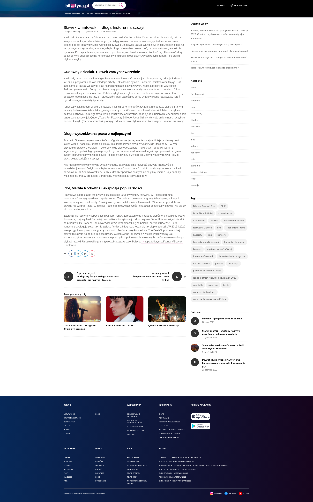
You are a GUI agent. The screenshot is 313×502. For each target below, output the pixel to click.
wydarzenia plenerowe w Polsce (209, 299)
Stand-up (68, 461)
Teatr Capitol (133, 473)
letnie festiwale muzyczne (232, 256)
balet (193, 87)
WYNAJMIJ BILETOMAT (136, 430)
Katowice (99, 473)
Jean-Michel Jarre (235, 227)
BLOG (97, 414)
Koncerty (68, 465)
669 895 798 (240, 5)
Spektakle (68, 469)
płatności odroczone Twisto (207, 270)
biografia (195, 100)
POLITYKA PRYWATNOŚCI (169, 422)
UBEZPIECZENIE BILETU (169, 437)
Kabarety (68, 457)
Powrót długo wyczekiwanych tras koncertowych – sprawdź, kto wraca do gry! (224, 363)
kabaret (195, 146)
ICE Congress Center (137, 465)
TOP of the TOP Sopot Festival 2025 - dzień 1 (179, 469)
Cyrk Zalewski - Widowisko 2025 (173, 473)
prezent (219, 263)
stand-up (195, 165)
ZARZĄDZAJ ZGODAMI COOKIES (172, 430)
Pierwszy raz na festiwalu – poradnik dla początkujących (219, 51)
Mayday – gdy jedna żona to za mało (222, 318)
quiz (193, 159)
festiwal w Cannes (202, 227)
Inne (65, 481)
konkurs (197, 249)
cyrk (193, 107)
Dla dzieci (68, 477)
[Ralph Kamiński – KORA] (124, 309)
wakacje (195, 185)
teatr (193, 178)
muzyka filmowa (201, 263)
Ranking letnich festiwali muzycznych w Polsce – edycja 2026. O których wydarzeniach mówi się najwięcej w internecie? (219, 34)
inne (193, 139)
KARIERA (130, 434)
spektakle (198, 285)
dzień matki (199, 220)
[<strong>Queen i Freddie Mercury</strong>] (167, 309)
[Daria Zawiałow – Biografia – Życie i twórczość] (82, 309)
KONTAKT (67, 433)
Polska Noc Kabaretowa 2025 (172, 477)
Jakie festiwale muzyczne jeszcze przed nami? (215, 67)
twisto (226, 285)
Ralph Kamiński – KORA (120, 325)
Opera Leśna (133, 461)
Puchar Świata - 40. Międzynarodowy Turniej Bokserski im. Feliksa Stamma (193, 465)
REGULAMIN (164, 418)
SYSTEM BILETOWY (135, 426)
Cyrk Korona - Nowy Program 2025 (175, 481)
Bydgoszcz (100, 481)
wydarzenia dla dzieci (204, 292)
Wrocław (99, 465)
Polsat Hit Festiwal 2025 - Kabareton (176, 461)
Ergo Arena (132, 469)
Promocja (233, 263)
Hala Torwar (133, 457)
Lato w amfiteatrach (203, 256)
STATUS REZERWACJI (72, 418)
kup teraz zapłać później (219, 249)
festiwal (214, 220)
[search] (109, 5)
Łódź (97, 477)
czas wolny (196, 113)
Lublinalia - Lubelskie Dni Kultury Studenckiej (180, 457)
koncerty (76, 32)
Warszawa (100, 457)
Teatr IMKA (132, 477)
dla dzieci (195, 120)
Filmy (66, 473)
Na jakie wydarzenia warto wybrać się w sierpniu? (216, 44)
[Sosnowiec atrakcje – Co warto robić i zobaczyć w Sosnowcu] (195, 348)
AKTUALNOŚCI (69, 414)
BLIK (223, 206)
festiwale (195, 126)
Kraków (99, 461)
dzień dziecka (225, 213)
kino (210, 235)
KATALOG (67, 426)
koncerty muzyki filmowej (206, 242)
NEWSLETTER (69, 422)
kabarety (197, 235)
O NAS (161, 414)
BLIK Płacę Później (203, 213)
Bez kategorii (197, 94)
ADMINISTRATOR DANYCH (169, 433)
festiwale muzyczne (234, 220)
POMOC (221, 5)
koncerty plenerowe (234, 242)
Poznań (98, 469)
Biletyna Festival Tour (204, 206)
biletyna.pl (69, 493)
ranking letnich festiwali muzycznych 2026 (214, 277)
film (192, 133)
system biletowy (199, 172)
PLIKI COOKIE (164, 426)
